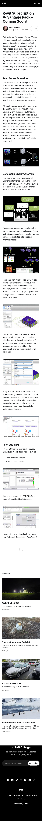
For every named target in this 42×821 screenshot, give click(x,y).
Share (34, 28)
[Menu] (39, 3)
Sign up (8, 795)
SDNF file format (30, 496)
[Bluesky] (17, 780)
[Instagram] (34, 780)
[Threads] (21, 780)
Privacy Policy (31, 795)
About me (21, 799)
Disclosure (18, 795)
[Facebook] (8, 780)
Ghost (25, 804)
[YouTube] (30, 780)
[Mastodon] (25, 780)
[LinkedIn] (12, 780)
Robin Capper (15, 27)
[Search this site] (35, 3)
